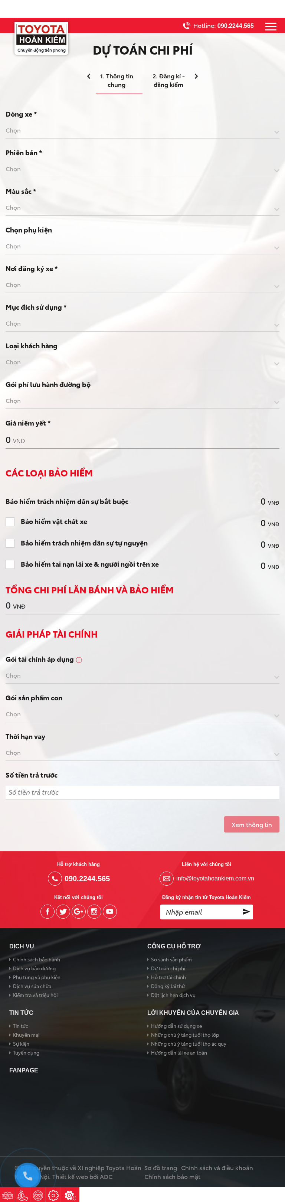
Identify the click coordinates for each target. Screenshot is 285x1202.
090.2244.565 (235, 25)
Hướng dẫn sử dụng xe (176, 1025)
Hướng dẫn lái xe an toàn (179, 1052)
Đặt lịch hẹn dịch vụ (173, 994)
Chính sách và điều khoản (217, 1167)
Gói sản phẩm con (34, 697)
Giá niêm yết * (28, 422)
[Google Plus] (78, 912)
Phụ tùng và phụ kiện (36, 977)
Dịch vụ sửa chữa (32, 986)
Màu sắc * (21, 191)
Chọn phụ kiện (29, 229)
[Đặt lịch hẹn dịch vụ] (53, 1194)
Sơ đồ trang (160, 1167)
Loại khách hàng (32, 345)
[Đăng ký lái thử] (37, 1194)
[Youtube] (110, 912)
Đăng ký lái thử (168, 986)
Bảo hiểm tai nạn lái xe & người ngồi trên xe (90, 564)
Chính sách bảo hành (36, 959)
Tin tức (20, 1025)
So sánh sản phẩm (171, 959)
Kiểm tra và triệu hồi (35, 994)
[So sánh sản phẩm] (7, 1194)
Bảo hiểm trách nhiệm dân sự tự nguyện (84, 543)
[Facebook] (47, 912)
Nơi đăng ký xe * (32, 268)
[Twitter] (63, 912)
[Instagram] (94, 912)
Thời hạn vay (25, 736)
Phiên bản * (24, 152)
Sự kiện (21, 1043)
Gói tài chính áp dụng (40, 659)
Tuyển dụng (26, 1052)
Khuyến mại (26, 1034)
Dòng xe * (21, 113)
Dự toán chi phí (168, 968)
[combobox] (142, 132)
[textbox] (142, 130)
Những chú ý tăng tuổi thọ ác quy (188, 1043)
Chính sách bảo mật (172, 1176)
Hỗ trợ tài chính (168, 977)
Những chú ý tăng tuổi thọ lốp (185, 1034)
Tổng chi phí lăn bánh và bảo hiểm (90, 589)
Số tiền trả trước (32, 774)
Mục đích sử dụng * (36, 307)
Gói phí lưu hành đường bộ (48, 384)
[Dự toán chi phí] (22, 1194)
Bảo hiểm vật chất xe (54, 521)
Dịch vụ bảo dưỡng (34, 968)
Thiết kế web (70, 1176)
